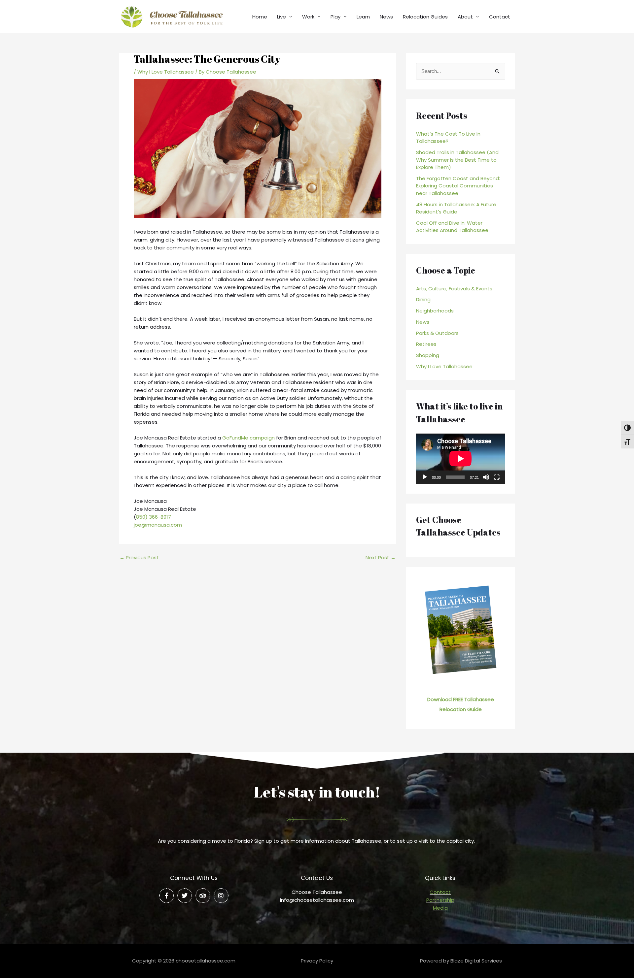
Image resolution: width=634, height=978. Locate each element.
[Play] (424, 477)
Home (259, 16)
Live (281, 16)
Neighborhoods (435, 310)
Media (440, 907)
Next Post (381, 557)
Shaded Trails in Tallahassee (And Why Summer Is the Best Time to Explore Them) (457, 160)
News (386, 16)
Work (308, 16)
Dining (423, 299)
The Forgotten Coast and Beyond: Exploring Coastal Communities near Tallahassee (458, 186)
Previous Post (139, 557)
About (465, 16)
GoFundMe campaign (248, 437)
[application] (460, 459)
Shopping (427, 355)
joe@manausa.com (158, 524)
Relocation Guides (425, 16)
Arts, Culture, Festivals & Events (454, 288)
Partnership (440, 899)
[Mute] (486, 477)
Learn (363, 16)
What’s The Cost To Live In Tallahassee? (448, 137)
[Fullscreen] (496, 477)
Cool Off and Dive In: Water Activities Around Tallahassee (452, 226)
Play (335, 16)
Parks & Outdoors (437, 333)
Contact (499, 16)
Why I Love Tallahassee (165, 71)
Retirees (426, 344)
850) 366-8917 (153, 516)
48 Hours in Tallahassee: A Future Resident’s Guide (456, 208)
